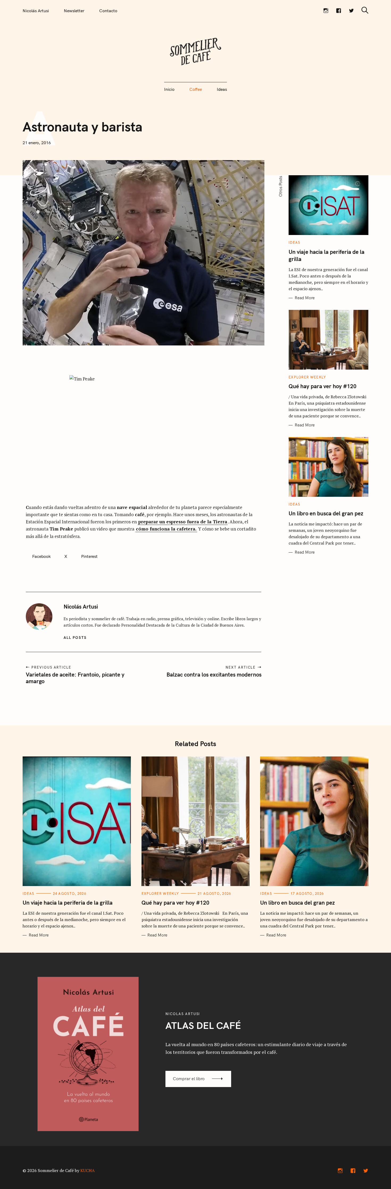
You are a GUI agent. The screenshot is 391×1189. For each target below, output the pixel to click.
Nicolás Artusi (36, 10)
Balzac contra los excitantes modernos (213, 674)
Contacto (108, 10)
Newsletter (74, 10)
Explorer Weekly (307, 377)
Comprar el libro (189, 1078)
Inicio (169, 89)
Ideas (222, 89)
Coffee (195, 89)
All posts (75, 637)
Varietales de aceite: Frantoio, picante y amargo (75, 678)
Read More (305, 298)
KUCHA (87, 1170)
